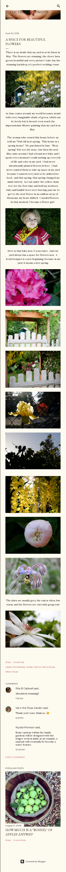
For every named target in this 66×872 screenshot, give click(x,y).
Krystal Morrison (25, 727)
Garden (29, 667)
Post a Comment (15, 757)
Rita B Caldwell (24, 688)
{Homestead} (19, 667)
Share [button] (8, 662)
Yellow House (11, 671)
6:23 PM (19, 718)
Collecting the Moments (26, 12)
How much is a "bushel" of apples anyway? (28, 832)
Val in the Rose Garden (29, 707)
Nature (37, 667)
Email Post (19, 662)
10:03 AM (20, 749)
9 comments (20, 840)
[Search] (59, 5)
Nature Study (48, 667)
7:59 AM (19, 698)
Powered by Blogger (36, 861)
